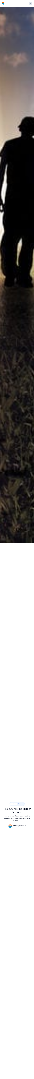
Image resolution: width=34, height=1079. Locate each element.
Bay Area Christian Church (19, 825)
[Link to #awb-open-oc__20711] (30, 3)
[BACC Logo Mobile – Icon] (6, 3)
